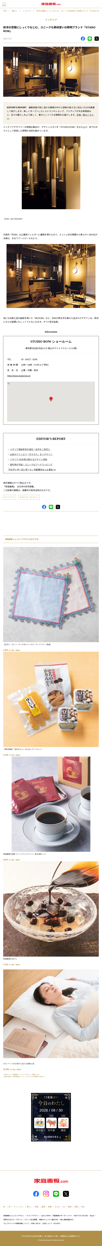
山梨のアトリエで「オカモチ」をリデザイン (30, 454)
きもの (57, 1207)
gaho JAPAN (46, 1216)
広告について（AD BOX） (52, 1223)
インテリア (27, 11)
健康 (43, 1207)
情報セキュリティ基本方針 (48, 1220)
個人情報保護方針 (66, 1220)
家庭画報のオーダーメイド (62, 1216)
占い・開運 (67, 1207)
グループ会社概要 (30, 1220)
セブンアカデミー (33, 1216)
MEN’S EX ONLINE (81, 1216)
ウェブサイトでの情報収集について (16, 1223)
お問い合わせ (36, 1223)
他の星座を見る (51, 1137)
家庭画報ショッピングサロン (13, 1216)
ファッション (18, 1207)
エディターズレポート (29, 497)
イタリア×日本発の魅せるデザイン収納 (28, 459)
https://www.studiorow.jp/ (18, 376)
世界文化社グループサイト (12, 1220)
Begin (92, 1216)
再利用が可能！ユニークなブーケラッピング (30, 465)
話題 (76, 1207)
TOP (5, 11)
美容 (37, 1207)
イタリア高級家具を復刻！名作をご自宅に (29, 449)
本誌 (82, 1207)
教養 (50, 1207)
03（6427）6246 (29, 359)
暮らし (14, 11)
